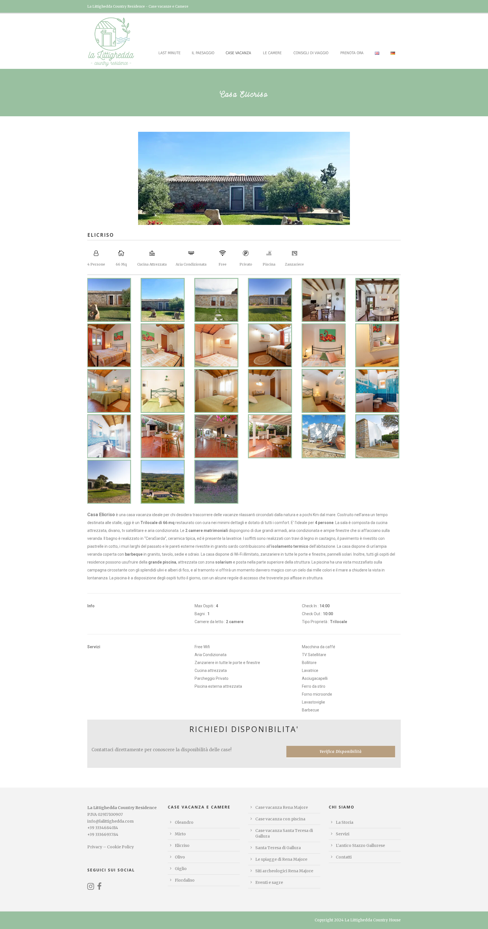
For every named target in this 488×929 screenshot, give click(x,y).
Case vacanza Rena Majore (281, 807)
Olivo (180, 857)
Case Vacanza (238, 53)
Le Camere (272, 53)
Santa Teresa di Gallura (278, 847)
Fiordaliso (185, 880)
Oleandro (184, 822)
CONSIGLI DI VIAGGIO (310, 53)
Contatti (344, 857)
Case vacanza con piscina (280, 818)
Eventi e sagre (269, 882)
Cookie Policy (120, 846)
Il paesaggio (203, 53)
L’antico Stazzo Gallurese (360, 845)
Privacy (94, 846)
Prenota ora (351, 53)
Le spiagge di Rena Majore (281, 859)
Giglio (181, 868)
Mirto (180, 833)
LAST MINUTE (169, 53)
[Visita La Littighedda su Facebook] (99, 887)
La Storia (344, 822)
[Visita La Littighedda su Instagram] (90, 887)
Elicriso (182, 845)
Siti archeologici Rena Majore (284, 870)
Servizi (342, 833)
